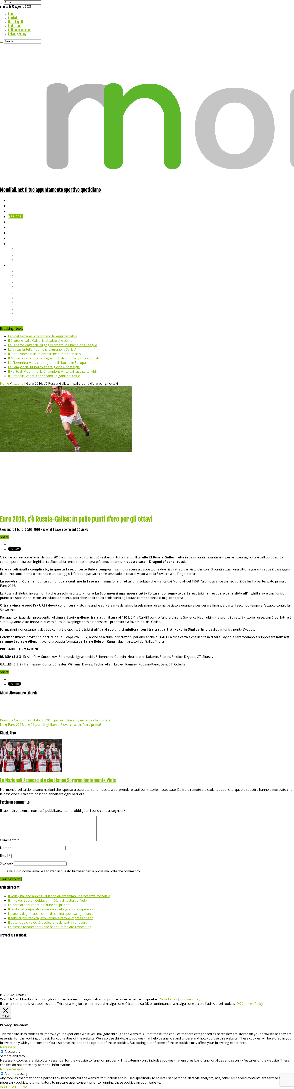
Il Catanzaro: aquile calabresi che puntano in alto (44, 354)
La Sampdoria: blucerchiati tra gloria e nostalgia (44, 367)
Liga (19, 286)
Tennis (21, 254)
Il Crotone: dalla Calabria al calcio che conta (40, 340)
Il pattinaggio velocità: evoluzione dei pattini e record (47, 922)
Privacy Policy (17, 34)
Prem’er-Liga (27, 313)
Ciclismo (15, 205)
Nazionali (15, 216)
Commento (9, 840)
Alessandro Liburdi (12, 530)
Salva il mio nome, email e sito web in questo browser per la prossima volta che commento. (72, 871)
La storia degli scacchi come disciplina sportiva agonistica (50, 913)
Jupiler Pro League (32, 319)
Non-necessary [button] (11, 1069)
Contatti (13, 18)
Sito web (6, 863)
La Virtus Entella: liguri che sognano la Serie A (42, 349)
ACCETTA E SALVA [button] (13, 1087)
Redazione (14, 26)
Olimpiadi (15, 232)
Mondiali (15, 221)
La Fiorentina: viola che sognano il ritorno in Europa (47, 362)
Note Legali (15, 22)
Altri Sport (17, 211)
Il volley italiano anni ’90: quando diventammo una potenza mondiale (59, 896)
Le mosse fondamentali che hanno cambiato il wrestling (49, 927)
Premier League (29, 281)
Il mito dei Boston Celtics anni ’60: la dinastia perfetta (47, 900)
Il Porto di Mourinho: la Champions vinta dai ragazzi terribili (52, 371)
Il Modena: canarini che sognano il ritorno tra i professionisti (53, 358)
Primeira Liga (27, 308)
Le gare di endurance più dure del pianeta (39, 905)
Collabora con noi (19, 30)
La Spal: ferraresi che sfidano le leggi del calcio (42, 336)
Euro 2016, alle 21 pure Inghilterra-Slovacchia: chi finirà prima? (50, 724)
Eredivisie (24, 303)
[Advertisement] (147, 483)
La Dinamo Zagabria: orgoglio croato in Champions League (52, 345)
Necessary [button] (8, 1047)
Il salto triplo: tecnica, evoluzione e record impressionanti (50, 918)
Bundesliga (25, 292)
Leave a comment (64, 530)
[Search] (1, 3)
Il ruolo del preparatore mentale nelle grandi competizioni (51, 909)
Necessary (12, 1051)
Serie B (22, 276)
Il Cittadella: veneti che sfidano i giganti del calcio (44, 376)
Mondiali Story (20, 227)
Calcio (13, 238)
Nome (6, 847)
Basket (22, 259)
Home (11, 14)
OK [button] (238, 1003)
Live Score (16, 243)
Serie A (22, 270)
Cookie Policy (190, 999)
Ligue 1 (22, 297)
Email (5, 855)
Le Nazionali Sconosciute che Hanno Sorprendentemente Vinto (58, 780)
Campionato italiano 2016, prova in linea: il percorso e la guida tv (55, 720)
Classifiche (17, 265)
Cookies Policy (252, 1003)
